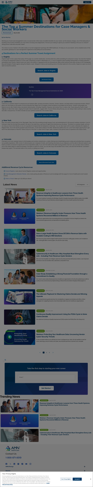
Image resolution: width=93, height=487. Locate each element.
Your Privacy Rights (66, 479)
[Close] (90, 479)
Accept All (77, 479)
